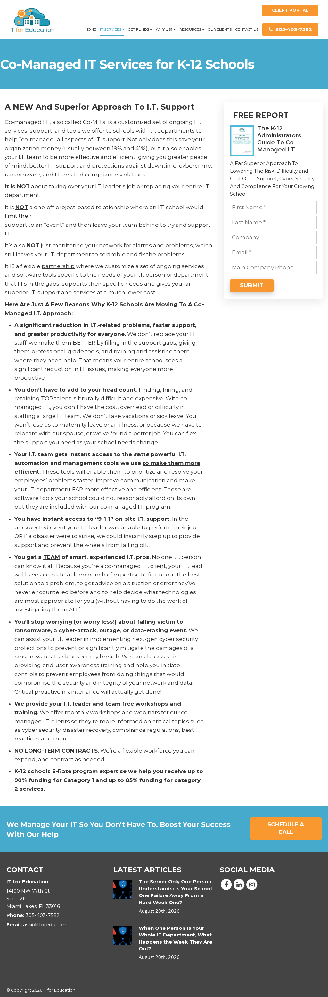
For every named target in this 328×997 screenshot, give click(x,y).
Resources (190, 29)
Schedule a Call (285, 828)
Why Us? (165, 29)
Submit (252, 285)
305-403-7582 (293, 29)
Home (90, 29)
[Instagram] (251, 884)
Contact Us (246, 29)
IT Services (111, 29)
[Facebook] (226, 884)
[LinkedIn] (239, 884)
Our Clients (220, 29)
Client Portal (290, 10)
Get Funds (139, 29)
